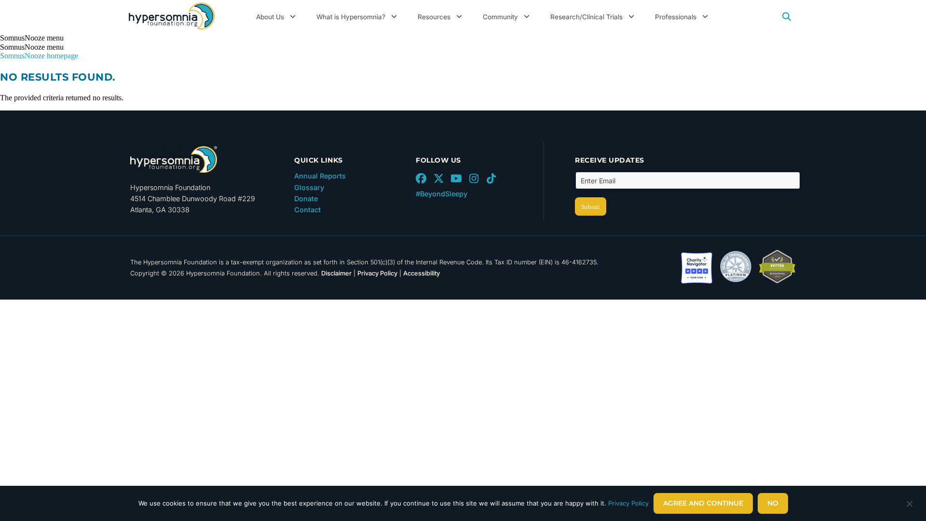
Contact (307, 210)
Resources (434, 17)
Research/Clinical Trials (586, 17)
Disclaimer (336, 273)
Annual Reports (320, 176)
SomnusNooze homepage (39, 56)
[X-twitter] (438, 178)
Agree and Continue (703, 503)
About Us (270, 17)
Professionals (675, 17)
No (772, 503)
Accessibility (421, 273)
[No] (909, 506)
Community (500, 17)
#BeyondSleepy (441, 194)
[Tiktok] (491, 178)
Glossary (309, 187)
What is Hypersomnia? (350, 17)
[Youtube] (456, 178)
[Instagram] (473, 178)
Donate (306, 198)
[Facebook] (421, 178)
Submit (590, 206)
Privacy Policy (377, 273)
